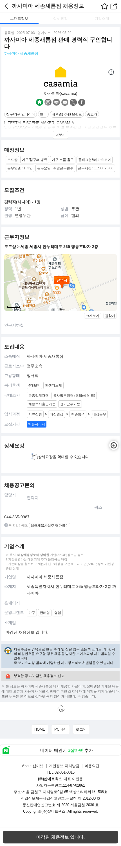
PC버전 (60, 729)
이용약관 (92, 766)
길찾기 (110, 316)
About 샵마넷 (33, 766)
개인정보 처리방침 (64, 766)
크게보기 (92, 316)
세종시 (35, 246)
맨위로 (60, 708)
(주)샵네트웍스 (53, 811)
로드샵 (10, 246)
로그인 (81, 729)
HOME (39, 729)
